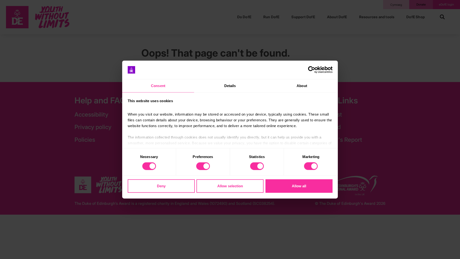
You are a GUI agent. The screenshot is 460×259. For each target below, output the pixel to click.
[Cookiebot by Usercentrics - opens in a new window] (312, 69)
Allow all (299, 186)
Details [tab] (230, 86)
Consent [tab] (158, 86)
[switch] (203, 166)
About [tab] (302, 86)
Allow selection (230, 186)
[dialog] (230, 130)
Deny (161, 186)
